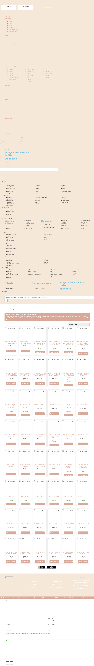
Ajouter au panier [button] (11, 350)
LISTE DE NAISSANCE (56, 587)
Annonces (11, 158)
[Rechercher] (5, 300)
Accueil (6, 309)
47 (48, 567)
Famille (7, 149)
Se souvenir (8, 52)
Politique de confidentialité (23, 597)
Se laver (7, 85)
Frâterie (8, 283)
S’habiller (8, 133)
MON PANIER (56, 584)
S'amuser (46, 221)
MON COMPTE (56, 581)
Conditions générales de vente (7, 597)
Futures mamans (41, 283)
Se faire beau (9, 118)
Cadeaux (7, 163)
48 (50, 567)
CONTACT (34, 587)
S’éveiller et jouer (10, 66)
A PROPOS (34, 581)
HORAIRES (33, 584)
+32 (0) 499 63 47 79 (81, 588)
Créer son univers (9, 222)
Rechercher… (9, 165)
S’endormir (8, 18)
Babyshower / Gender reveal (17, 153)
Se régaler (8, 100)
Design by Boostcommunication (85, 597)
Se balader (8, 35)
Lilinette (7, 16)
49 (52, 567)
